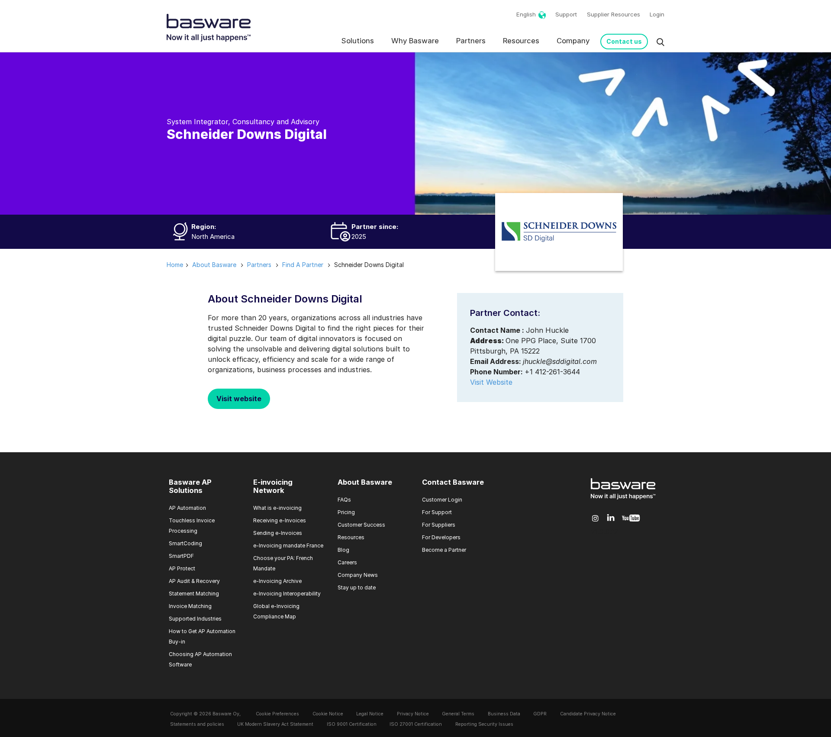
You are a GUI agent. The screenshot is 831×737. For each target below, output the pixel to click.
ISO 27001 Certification (416, 724)
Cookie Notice (327, 714)
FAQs (344, 499)
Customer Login (442, 499)
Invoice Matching (190, 606)
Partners (471, 40)
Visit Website (491, 382)
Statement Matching (194, 593)
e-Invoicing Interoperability (287, 593)
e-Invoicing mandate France (288, 545)
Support (566, 14)
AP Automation (187, 508)
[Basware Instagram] (595, 518)
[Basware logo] (623, 499)
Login (657, 14)
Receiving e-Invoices (279, 520)
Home (175, 264)
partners (259, 264)
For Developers (441, 537)
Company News (358, 575)
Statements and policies (197, 724)
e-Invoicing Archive (277, 581)
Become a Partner (444, 550)
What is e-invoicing (277, 508)
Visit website (238, 398)
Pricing (346, 512)
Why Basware (415, 40)
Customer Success (361, 524)
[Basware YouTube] (631, 518)
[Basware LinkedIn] (611, 518)
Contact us (624, 41)
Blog (343, 550)
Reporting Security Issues (484, 724)
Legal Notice (369, 714)
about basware (214, 264)
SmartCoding (185, 543)
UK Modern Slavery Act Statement (275, 724)
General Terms (458, 714)
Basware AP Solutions (190, 486)
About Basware (365, 482)
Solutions (357, 40)
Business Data (504, 714)
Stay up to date (357, 587)
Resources (521, 40)
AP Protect (182, 568)
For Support (437, 512)
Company (573, 40)
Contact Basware (453, 482)
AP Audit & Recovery (194, 581)
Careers (347, 562)
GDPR (540, 714)
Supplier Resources (613, 14)
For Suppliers (438, 524)
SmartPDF (181, 556)
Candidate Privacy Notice (588, 714)
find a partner (302, 264)
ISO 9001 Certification (352, 724)
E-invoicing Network (273, 486)
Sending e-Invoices (277, 533)
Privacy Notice (413, 714)
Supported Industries (195, 618)
